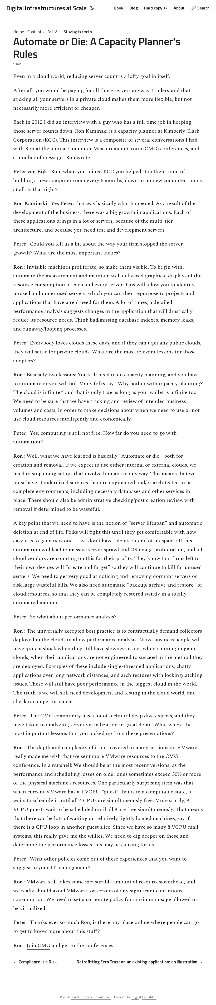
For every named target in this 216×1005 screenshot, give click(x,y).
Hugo (135, 996)
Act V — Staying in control (70, 31)
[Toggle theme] (92, 8)
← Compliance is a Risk (34, 961)
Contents (35, 31)
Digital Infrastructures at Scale (46, 8)
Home (18, 31)
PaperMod (149, 996)
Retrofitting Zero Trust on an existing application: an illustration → (140, 961)
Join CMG (38, 945)
